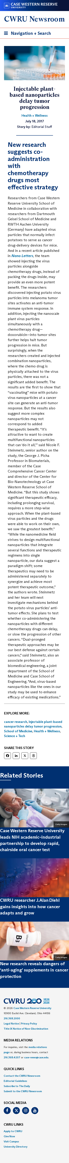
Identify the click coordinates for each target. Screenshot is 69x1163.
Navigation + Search (26, 34)
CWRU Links (13, 1125)
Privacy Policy (29, 1023)
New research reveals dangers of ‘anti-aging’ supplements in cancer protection (34, 970)
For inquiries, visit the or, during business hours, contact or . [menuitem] (26, 1052)
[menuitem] (34, 1075)
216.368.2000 (12, 1018)
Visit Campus (11, 1141)
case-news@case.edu (36, 1057)
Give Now (9, 1136)
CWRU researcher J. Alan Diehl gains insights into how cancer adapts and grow (30, 907)
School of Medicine (18, 731)
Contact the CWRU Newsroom (22, 1075)
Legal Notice (11, 1023)
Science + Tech (14, 736)
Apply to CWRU (13, 1131)
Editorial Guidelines (15, 1081)
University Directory (15, 1146)
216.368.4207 (12, 1057)
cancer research (15, 722)
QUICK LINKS (14, 1069)
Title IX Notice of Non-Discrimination (26, 1028)
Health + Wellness (47, 731)
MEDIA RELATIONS (18, 1040)
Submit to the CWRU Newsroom (23, 1091)
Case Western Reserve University (32, 1008)
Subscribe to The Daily (17, 1086)
